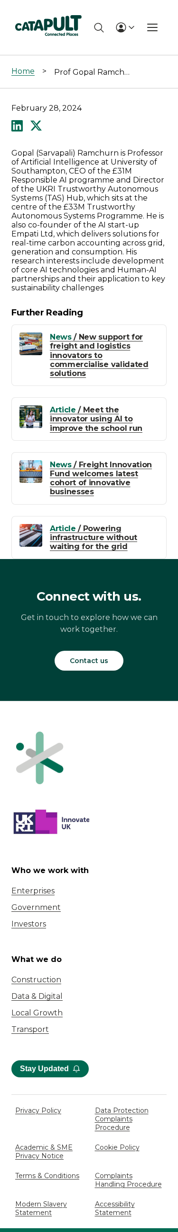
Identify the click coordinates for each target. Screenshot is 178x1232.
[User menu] (125, 27)
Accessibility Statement (115, 1208)
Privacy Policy (38, 1110)
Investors (28, 923)
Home (23, 71)
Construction (36, 979)
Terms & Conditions (47, 1175)
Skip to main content (46, 11)
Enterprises (33, 890)
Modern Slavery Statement (41, 1208)
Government (36, 907)
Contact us (89, 660)
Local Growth (37, 1012)
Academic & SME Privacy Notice (44, 1151)
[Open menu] (152, 27)
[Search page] (99, 27)
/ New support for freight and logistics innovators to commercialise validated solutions (99, 355)
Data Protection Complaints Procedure (122, 1119)
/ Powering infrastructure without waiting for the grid (93, 537)
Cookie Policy (117, 1147)
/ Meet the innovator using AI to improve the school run (96, 418)
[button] (17, 126)
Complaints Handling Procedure (128, 1179)
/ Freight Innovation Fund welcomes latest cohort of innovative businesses (101, 478)
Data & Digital (37, 996)
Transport (30, 1029)
